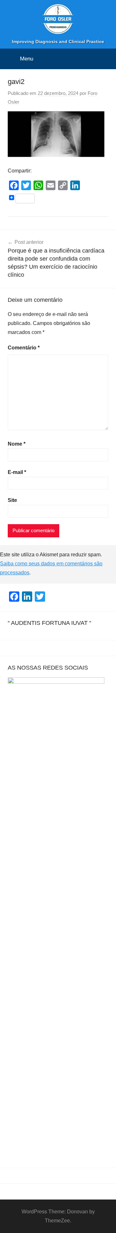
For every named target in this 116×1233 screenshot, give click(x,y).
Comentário (24, 347)
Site (12, 500)
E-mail (17, 472)
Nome (16, 444)
